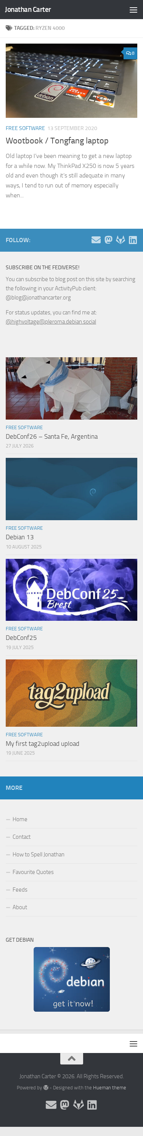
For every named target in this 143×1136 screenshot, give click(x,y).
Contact (22, 836)
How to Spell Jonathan (38, 854)
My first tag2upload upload (42, 743)
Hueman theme (109, 1087)
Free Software (25, 128)
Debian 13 (20, 537)
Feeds (20, 889)
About (20, 907)
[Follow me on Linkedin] (132, 239)
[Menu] (133, 9)
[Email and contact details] (96, 239)
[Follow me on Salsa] (120, 239)
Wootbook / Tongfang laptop (57, 141)
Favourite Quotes (33, 872)
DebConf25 (21, 637)
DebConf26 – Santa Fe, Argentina (52, 436)
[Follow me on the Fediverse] (108, 239)
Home (20, 819)
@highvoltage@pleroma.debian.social (51, 321)
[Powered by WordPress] (45, 1087)
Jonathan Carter (28, 9)
